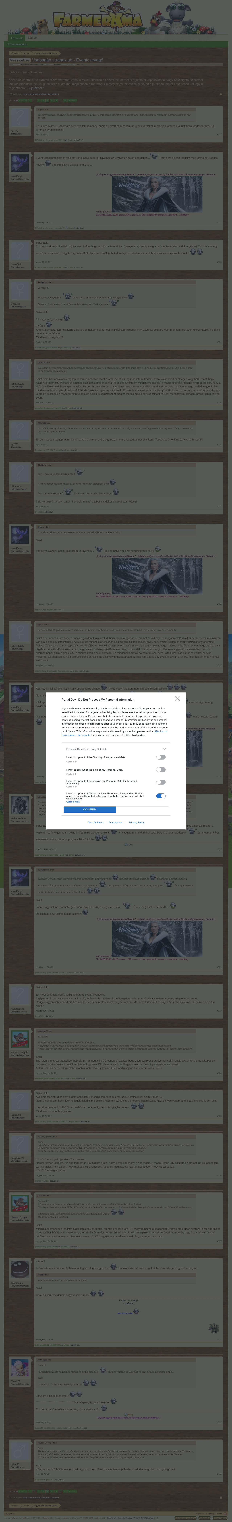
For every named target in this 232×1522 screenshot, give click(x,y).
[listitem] (116, 749)
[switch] (161, 757)
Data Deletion (95, 822)
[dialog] (116, 761)
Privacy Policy (136, 822)
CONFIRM (90, 809)
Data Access (116, 822)
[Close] (178, 699)
